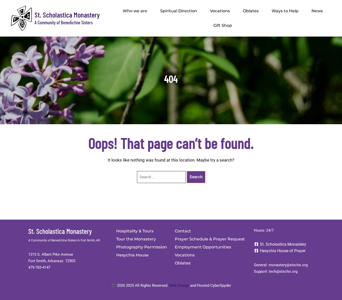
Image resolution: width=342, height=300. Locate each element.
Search (196, 177)
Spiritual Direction (178, 11)
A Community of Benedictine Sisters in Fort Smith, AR (64, 240)
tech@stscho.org (283, 271)
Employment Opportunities (203, 247)
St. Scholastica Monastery (67, 14)
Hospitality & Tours (134, 231)
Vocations (220, 11)
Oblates (251, 11)
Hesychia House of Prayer (282, 250)
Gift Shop (222, 25)
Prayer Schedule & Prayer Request (210, 239)
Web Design (179, 285)
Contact (183, 231)
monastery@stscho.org (288, 265)
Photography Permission (141, 247)
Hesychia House (132, 255)
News (317, 11)
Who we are (135, 11)
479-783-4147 (39, 267)
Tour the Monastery (136, 239)
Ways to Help (285, 11)
